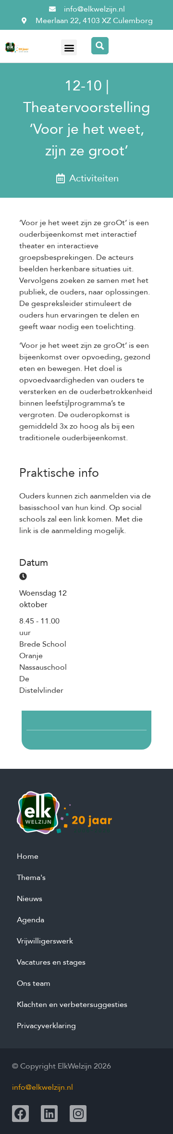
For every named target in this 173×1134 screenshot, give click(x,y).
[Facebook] (20, 1113)
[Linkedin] (49, 1113)
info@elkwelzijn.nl (42, 1087)
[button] (69, 47)
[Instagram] (78, 1113)
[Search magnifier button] (100, 46)
